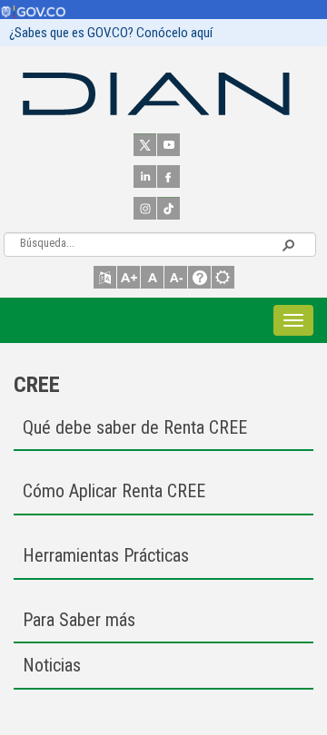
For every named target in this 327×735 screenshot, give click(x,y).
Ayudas (199, 277)
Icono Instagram (145, 208)
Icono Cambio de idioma (105, 277)
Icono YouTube (168, 144)
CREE (37, 384)
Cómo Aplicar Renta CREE (114, 491)
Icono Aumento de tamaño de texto (128, 277)
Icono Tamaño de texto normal (152, 277)
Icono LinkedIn (145, 176)
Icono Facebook (168, 176)
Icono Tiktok (168, 208)
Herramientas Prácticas (106, 555)
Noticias (52, 665)
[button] (288, 244)
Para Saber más (79, 620)
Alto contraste (223, 277)
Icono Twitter (145, 144)
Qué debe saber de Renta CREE (135, 427)
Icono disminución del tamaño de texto (175, 277)
